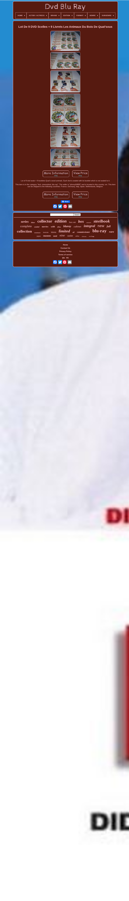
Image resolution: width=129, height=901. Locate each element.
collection (24, 231)
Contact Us (65, 248)
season (88, 222)
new (101, 226)
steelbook (102, 221)
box (81, 221)
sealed (36, 227)
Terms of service (65, 255)
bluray (67, 226)
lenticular (46, 232)
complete (26, 226)
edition (61, 221)
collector (44, 221)
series (25, 221)
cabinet (77, 226)
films (59, 227)
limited (64, 231)
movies (45, 226)
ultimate (84, 236)
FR (67, 258)
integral (89, 226)
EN (63, 258)
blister (33, 222)
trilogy (91, 236)
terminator (37, 232)
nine (62, 235)
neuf (55, 236)
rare (111, 231)
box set (72, 222)
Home (65, 245)
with (53, 226)
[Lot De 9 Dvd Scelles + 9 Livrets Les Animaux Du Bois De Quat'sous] (65, 41)
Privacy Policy (65, 251)
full (109, 226)
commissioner (83, 232)
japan (39, 236)
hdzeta (53, 232)
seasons (47, 235)
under (70, 235)
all (73, 232)
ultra (77, 236)
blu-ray (99, 230)
